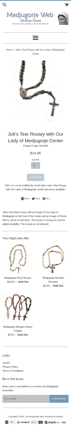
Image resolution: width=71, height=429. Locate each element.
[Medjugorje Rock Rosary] (17, 259)
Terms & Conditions (13, 370)
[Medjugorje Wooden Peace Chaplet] (17, 308)
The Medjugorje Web (34, 416)
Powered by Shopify (54, 416)
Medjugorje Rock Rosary (17, 277)
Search (6, 362)
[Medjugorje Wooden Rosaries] (53, 259)
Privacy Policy (10, 366)
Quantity (35, 160)
